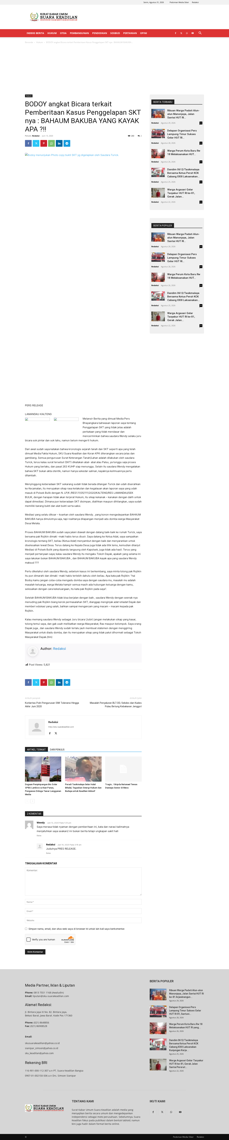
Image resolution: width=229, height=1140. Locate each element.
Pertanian (130, 33)
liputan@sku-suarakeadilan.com (51, 996)
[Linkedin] (59, 143)
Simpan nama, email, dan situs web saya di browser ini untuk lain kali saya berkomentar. (76, 928)
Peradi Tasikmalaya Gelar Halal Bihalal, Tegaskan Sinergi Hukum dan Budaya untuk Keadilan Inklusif (83, 787)
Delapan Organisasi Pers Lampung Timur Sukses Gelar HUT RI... (182, 134)
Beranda (29, 42)
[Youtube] (192, 33)
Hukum (52, 33)
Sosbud (115, 33)
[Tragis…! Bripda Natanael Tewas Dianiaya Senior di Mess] (123, 769)
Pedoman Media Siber (179, 2)
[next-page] (32, 801)
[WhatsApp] (186, 33)
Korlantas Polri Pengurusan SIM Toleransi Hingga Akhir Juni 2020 (52, 704)
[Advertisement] (143, 16)
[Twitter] (181, 33)
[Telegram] (67, 143)
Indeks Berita (35, 33)
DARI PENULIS (57, 749)
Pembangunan (79, 33)
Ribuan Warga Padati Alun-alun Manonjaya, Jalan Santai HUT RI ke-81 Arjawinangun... (186, 993)
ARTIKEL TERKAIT (36, 749)
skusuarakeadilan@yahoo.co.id (42, 1043)
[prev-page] (27, 801)
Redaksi (195, 2)
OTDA (63, 33)
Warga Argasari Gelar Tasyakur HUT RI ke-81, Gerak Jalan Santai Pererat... (186, 1063)
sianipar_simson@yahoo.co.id (41, 1048)
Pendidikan (99, 33)
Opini (143, 33)
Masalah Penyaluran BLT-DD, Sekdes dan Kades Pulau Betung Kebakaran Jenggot (116, 704)
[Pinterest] (43, 143)
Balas (39, 835)
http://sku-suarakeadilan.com (61, 727)
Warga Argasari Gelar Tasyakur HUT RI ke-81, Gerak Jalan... (181, 193)
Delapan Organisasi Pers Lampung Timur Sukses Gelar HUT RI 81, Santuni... (185, 1010)
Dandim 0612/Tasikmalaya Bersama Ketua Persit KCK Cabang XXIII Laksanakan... (183, 173)
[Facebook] (175, 33)
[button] (200, 33)
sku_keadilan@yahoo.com (39, 1053)
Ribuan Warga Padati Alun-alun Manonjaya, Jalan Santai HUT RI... (183, 114)
